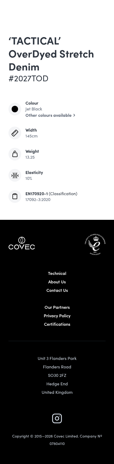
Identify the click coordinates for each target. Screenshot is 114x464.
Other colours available (48, 115)
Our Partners (57, 307)
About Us (57, 281)
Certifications (57, 324)
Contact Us (57, 290)
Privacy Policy (57, 315)
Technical (57, 273)
